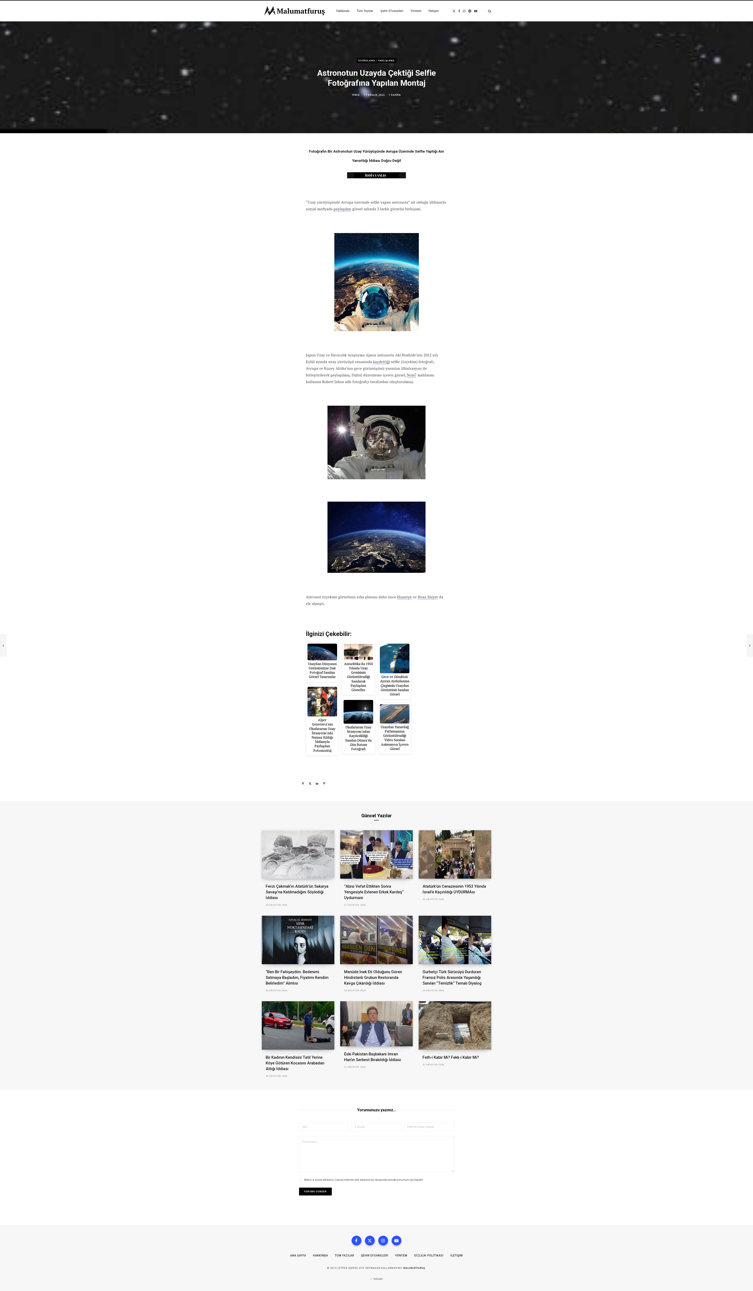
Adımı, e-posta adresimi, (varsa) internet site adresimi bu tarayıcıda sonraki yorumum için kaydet (363, 1179)
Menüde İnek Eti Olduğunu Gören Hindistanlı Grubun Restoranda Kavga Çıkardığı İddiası (373, 977)
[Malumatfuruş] (294, 11)
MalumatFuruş (414, 1268)
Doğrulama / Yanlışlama (376, 60)
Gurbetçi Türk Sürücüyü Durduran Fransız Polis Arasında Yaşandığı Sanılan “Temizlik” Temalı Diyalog (452, 977)
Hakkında (320, 1255)
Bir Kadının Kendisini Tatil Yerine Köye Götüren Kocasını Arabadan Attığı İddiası (295, 1063)
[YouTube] (396, 1240)
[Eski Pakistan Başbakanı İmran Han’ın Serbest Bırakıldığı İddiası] (376, 1024)
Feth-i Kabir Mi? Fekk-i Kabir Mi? (451, 1057)
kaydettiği (381, 361)
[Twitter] (310, 783)
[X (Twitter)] (370, 1240)
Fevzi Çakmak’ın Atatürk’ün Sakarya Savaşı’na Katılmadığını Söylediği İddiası (297, 892)
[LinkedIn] (317, 783)
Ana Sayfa (298, 1255)
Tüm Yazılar (344, 1255)
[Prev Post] (3, 645)
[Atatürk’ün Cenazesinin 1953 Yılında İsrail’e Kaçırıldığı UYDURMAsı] (455, 854)
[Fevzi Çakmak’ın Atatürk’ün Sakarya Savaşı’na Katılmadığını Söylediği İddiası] (298, 854)
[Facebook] (303, 783)
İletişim (456, 1255)
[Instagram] (383, 1240)
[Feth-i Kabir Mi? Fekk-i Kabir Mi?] (455, 1025)
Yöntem (401, 1255)
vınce (356, 94)
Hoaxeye (404, 596)
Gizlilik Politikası (429, 1255)
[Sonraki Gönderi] (750, 645)
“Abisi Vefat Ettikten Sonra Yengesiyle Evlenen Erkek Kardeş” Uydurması (374, 892)
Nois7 (412, 375)
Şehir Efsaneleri (374, 1255)
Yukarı (378, 1279)
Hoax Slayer (428, 596)
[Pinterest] (324, 783)
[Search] (488, 11)
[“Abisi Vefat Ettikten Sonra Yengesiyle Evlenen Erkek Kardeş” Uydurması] (376, 854)
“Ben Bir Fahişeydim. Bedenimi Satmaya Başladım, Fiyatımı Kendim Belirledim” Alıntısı (297, 977)
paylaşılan (342, 208)
